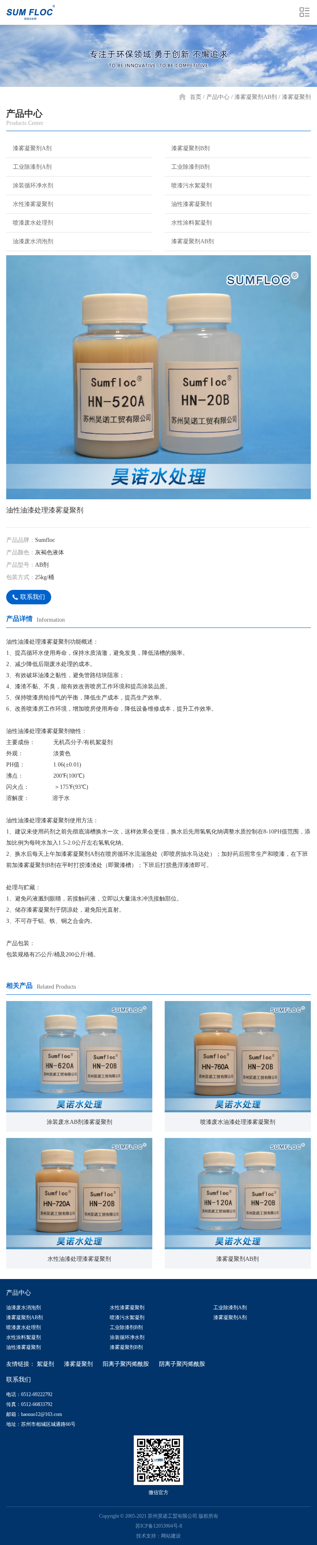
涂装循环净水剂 (33, 185)
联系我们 (32, 597)
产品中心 (217, 97)
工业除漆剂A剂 (32, 167)
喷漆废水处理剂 (33, 223)
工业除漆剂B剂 (190, 167)
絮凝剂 (45, 1364)
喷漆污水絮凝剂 (191, 185)
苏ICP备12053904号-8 (158, 1526)
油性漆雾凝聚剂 (191, 204)
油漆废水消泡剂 (33, 241)
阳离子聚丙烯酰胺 (126, 1364)
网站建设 (171, 1536)
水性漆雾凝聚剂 (33, 204)
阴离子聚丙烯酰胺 (182, 1364)
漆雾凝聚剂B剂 (190, 148)
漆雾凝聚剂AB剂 (255, 97)
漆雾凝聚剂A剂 (32, 148)
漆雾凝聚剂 (296, 97)
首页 (195, 97)
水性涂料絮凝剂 (191, 223)
